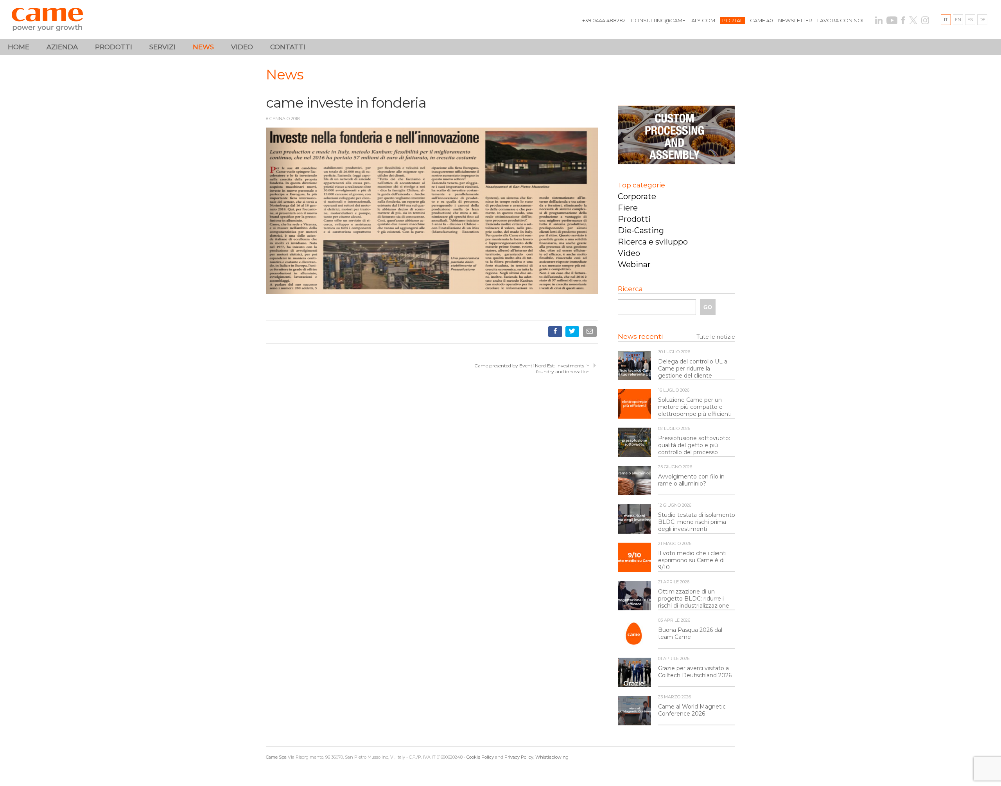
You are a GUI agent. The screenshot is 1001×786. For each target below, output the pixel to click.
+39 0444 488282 (604, 20)
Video (242, 47)
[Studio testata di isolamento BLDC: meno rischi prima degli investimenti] (634, 519)
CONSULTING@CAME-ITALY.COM (673, 20)
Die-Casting (641, 230)
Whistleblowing (552, 757)
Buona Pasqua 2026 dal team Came (690, 633)
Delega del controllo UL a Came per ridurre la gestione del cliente (692, 368)
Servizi (162, 47)
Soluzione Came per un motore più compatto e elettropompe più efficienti (695, 406)
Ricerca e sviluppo (653, 241)
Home (18, 47)
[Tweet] (573, 333)
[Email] (590, 333)
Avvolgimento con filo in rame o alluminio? (691, 480)
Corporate (637, 196)
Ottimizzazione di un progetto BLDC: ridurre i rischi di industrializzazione (693, 598)
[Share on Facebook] (555, 333)
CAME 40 (761, 20)
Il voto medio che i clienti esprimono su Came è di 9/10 (692, 560)
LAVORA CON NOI (840, 20)
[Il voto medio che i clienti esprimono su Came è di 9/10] (634, 558)
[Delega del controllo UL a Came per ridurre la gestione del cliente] (634, 366)
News (203, 47)
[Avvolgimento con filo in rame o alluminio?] (634, 481)
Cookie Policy (480, 757)
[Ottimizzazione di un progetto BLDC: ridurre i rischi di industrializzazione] (634, 596)
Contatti (287, 47)
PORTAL (732, 20)
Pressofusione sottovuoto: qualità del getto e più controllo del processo (694, 445)
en (958, 19)
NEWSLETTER (795, 20)
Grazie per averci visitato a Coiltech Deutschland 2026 (695, 672)
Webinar (634, 264)
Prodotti (634, 219)
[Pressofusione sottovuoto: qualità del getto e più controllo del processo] (634, 443)
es (970, 19)
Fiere (628, 207)
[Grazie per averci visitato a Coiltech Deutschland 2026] (634, 673)
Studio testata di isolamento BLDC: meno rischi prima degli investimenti (696, 521)
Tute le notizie (715, 336)
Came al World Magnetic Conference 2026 (692, 710)
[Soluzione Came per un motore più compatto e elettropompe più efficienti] (634, 404)
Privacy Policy (518, 757)
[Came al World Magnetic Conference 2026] (634, 711)
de (982, 19)
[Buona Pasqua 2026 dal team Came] (634, 634)
